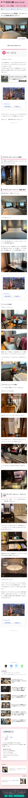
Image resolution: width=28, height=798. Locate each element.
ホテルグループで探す (6, 674)
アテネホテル (6, 104)
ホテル (17, 672)
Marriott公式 (7, 106)
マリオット (13, 672)
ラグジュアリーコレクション (20, 674)
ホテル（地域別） (11, 5)
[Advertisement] (14, 138)
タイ (2, 672)
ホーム (3, 5)
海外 (12, 674)
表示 (13, 52)
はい (6, 795)
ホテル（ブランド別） (21, 5)
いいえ (10, 795)
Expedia (17, 106)
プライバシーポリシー (19, 795)
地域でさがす (7, 672)
